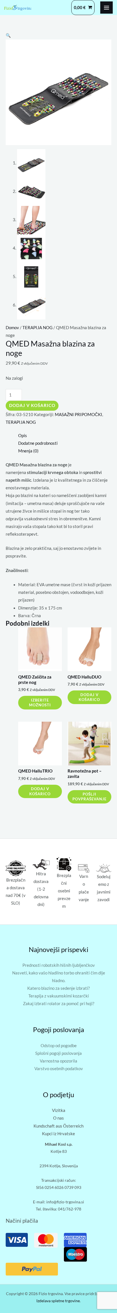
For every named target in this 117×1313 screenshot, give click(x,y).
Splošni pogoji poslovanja (58, 1053)
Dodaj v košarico (32, 405)
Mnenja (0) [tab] (28, 450)
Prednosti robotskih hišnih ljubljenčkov (58, 965)
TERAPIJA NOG (37, 327)
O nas (58, 1118)
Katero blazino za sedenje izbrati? (58, 988)
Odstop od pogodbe (59, 1045)
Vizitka (58, 1110)
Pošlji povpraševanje (89, 796)
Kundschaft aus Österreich (58, 1126)
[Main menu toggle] (106, 7)
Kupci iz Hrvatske (58, 1133)
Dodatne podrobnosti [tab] (38, 443)
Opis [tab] (22, 435)
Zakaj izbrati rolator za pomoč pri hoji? (58, 1003)
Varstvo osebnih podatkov (58, 1068)
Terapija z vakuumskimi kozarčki (58, 995)
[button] (8, 35)
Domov (12, 327)
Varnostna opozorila (58, 1061)
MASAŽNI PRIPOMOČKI (78, 414)
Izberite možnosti (40, 702)
